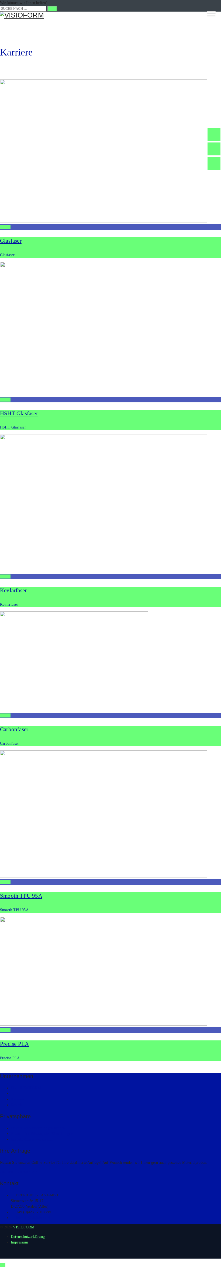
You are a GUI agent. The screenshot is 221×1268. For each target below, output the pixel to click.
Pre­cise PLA (14, 1044)
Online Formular (18, 1172)
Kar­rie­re (17, 1099)
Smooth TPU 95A (21, 896)
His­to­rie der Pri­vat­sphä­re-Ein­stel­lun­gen (42, 1134)
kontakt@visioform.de (33, 1218)
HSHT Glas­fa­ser (19, 413)
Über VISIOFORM (26, 1088)
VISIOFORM (23, 1227)
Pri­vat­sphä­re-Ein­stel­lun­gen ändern (38, 1128)
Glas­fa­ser (11, 241)
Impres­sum (19, 1242)
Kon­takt (17, 1105)
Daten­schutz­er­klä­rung (28, 1237)
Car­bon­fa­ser (14, 729)
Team (15, 1094)
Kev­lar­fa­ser (13, 590)
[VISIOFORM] (110, 15)
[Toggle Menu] (211, 13)
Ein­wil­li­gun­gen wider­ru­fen (32, 1139)
